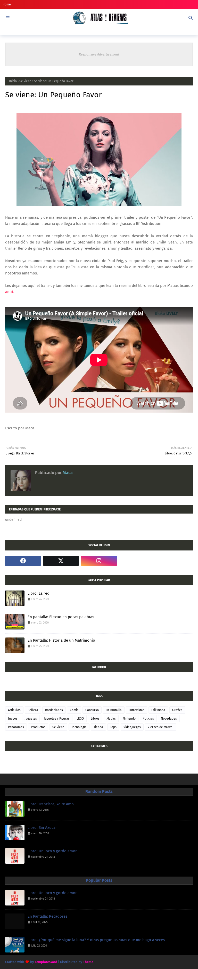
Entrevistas (136, 710)
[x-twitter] (61, 561)
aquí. (10, 291)
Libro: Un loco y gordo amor (52, 851)
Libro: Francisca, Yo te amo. (51, 804)
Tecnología (79, 727)
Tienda (98, 727)
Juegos (13, 718)
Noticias (148, 718)
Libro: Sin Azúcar (42, 827)
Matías (111, 718)
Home (7, 4)
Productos (38, 727)
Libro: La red (39, 593)
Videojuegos (132, 727)
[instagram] (99, 561)
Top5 (113, 727)
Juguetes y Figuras (57, 718)
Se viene (25, 81)
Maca (67, 472)
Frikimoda (158, 710)
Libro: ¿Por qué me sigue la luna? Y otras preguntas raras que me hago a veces (96, 940)
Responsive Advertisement (99, 54)
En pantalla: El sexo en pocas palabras (61, 617)
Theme (88, 962)
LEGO (80, 718)
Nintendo (129, 718)
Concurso (92, 710)
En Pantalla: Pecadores (47, 916)
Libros (95, 718)
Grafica (177, 710)
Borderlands (54, 710)
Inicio (13, 81)
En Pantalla (114, 710)
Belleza (33, 710)
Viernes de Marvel (161, 727)
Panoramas (16, 727)
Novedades (169, 718)
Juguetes (30, 718)
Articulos (14, 710)
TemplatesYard (46, 962)
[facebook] (23, 561)
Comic (74, 710)
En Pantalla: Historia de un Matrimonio (61, 640)
